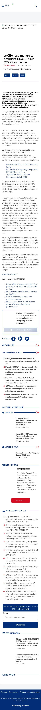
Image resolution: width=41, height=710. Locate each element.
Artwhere (25, 706)
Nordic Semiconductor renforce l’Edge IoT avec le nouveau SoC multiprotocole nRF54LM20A (21, 569)
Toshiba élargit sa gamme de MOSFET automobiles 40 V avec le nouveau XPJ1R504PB (21, 552)
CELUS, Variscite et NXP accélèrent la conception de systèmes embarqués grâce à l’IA (21, 561)
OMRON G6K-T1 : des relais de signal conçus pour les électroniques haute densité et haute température (21, 577)
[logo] (20, 6)
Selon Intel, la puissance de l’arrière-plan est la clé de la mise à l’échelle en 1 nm (22, 286)
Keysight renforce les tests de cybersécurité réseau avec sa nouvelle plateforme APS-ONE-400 (21, 519)
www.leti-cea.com (9, 274)
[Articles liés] (37, 345)
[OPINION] (37, 412)
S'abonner (20, 625)
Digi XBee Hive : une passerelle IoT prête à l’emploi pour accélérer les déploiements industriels (20, 585)
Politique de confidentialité (30, 692)
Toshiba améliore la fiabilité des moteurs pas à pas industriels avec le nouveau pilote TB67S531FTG (21, 536)
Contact (4, 692)
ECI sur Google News (22, 330)
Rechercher (13, 692)
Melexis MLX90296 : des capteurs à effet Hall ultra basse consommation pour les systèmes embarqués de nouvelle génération (20, 595)
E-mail (5, 613)
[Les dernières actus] (37, 352)
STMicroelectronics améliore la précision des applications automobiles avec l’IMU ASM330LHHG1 (22, 527)
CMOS (15, 75)
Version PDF (20, 500)
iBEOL (7, 75)
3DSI (22, 75)
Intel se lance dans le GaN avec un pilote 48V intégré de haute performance (20, 304)
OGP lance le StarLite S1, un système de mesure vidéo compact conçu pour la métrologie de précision (21, 544)
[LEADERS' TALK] (37, 447)
